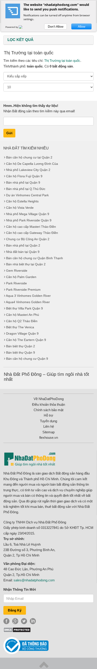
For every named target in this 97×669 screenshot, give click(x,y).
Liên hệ (48, 426)
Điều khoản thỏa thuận (48, 404)
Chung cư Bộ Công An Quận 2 (27, 239)
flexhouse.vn (48, 437)
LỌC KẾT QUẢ (20, 40)
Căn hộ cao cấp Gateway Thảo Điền (32, 233)
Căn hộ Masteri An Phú (22, 315)
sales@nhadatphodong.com (34, 580)
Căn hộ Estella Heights (22, 201)
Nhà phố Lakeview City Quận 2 (28, 170)
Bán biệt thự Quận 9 (20, 352)
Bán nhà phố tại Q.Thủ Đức (25, 189)
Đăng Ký (14, 610)
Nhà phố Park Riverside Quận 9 (28, 220)
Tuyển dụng (48, 421)
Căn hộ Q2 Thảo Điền (21, 321)
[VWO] (23, 27)
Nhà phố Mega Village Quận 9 (27, 214)
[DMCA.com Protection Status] (17, 629)
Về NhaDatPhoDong (49, 399)
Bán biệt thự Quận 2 (20, 346)
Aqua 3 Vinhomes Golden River (28, 295)
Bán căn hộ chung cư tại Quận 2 (29, 157)
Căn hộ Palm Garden (21, 277)
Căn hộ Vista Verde (20, 207)
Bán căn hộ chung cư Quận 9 (27, 358)
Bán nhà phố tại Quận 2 (23, 245)
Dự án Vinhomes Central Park (27, 195)
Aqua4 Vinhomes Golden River (28, 302)
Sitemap (48, 432)
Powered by (12, 27)
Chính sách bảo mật (48, 410)
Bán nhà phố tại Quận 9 (23, 182)
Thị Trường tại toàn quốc (62, 60)
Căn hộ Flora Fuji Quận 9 (24, 176)
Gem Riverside (16, 270)
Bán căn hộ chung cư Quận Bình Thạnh (34, 258)
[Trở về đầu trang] (43, 664)
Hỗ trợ (48, 415)
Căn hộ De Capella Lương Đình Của (32, 163)
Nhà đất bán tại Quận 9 (22, 252)
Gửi (9, 133)
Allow (81, 26)
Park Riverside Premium (23, 289)
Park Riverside (16, 283)
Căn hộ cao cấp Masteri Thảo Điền (31, 226)
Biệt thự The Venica (20, 327)
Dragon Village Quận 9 (22, 333)
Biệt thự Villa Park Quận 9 (24, 308)
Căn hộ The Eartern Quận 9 (26, 340)
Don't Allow (55, 26)
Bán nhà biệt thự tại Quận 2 (26, 264)
